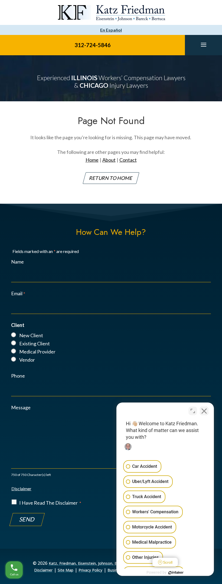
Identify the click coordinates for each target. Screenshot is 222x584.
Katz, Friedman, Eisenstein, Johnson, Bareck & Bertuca (97, 563)
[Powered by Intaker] (176, 572)
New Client (31, 335)
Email (18, 293)
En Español (111, 30)
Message (21, 407)
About (109, 160)
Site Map (65, 570)
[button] (203, 44)
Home (92, 160)
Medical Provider (37, 352)
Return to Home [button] (111, 178)
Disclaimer (21, 488)
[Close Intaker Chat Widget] (204, 411)
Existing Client (34, 343)
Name (17, 262)
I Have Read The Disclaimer (50, 503)
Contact (128, 160)
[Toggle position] (192, 411)
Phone (18, 376)
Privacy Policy (90, 570)
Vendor (27, 360)
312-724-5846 (92, 45)
